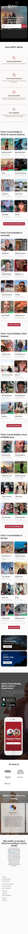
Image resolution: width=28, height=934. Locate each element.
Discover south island (7, 374)
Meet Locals (4, 891)
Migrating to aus (19, 274)
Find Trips (7, 646)
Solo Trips (4, 876)
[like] (12, 140)
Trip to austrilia (6, 315)
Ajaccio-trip (5, 597)
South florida (5, 214)
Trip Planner (4, 893)
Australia (17, 294)
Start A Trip (7, 662)
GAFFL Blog (4, 900)
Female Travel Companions (7, 884)
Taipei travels (18, 496)
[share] (12, 142)
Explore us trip (18, 193)
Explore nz (4, 416)
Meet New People (6, 881)
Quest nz (17, 374)
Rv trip (3, 173)
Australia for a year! (20, 253)
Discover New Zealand (14, 425)
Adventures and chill (20, 475)
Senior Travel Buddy (6, 888)
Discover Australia (14, 324)
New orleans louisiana (20, 173)
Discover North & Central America (14, 223)
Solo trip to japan (6, 517)
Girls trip (17, 214)
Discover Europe (14, 627)
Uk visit (17, 597)
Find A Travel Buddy (6, 879)
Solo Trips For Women (6, 886)
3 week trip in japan (20, 517)
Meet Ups (4, 898)
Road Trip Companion (6, 895)
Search (24, 26)
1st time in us (5, 193)
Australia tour (5, 253)
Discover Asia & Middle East (14, 526)
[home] (13, 6)
